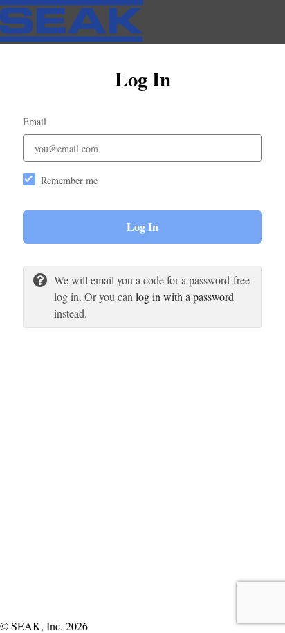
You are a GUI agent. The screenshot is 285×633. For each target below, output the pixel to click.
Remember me (69, 180)
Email (34, 121)
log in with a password (185, 296)
